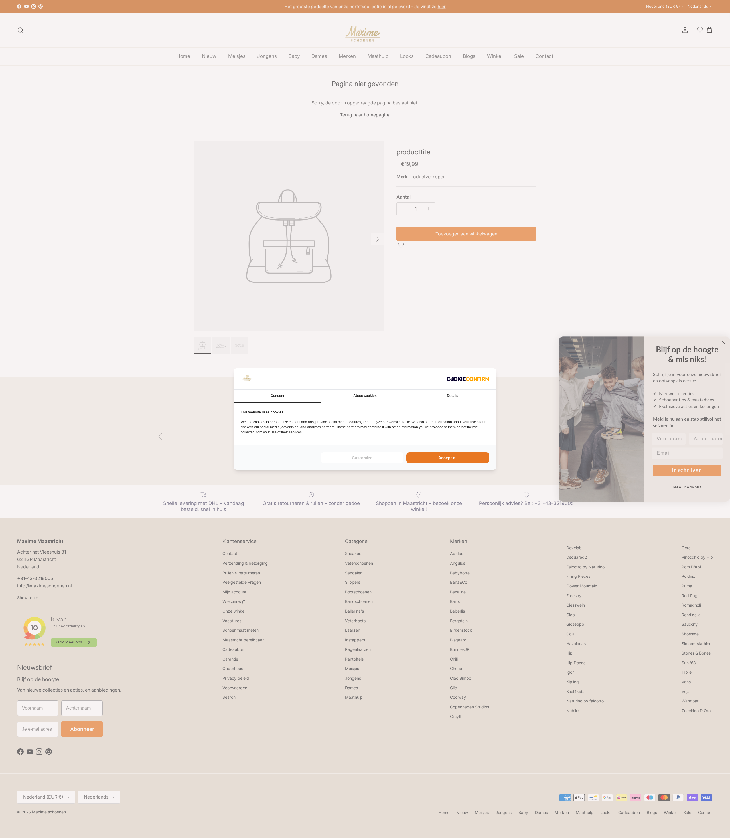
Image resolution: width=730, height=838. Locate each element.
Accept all (448, 457)
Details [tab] (452, 396)
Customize (362, 457)
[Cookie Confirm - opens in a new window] (468, 379)
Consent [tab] (277, 396)
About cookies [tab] (365, 396)
